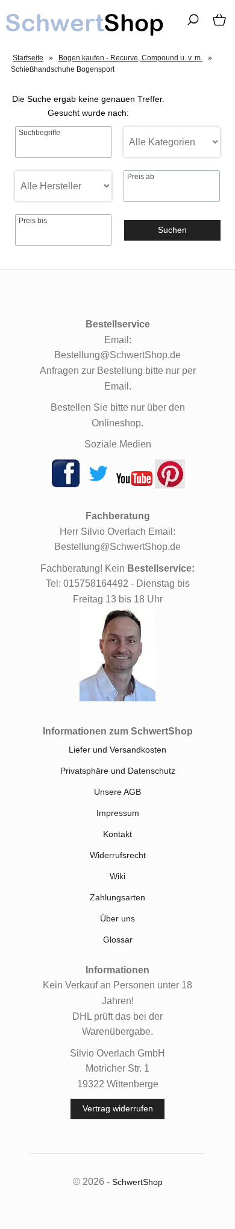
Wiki (117, 876)
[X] (98, 485)
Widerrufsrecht (118, 855)
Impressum (117, 813)
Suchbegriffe (39, 132)
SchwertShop (137, 1182)
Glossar (118, 939)
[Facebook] (66, 485)
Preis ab (140, 176)
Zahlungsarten (117, 897)
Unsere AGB (117, 792)
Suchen (172, 230)
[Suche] (189, 24)
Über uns (117, 918)
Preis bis (33, 220)
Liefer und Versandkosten (117, 749)
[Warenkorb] (217, 24)
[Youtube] (134, 485)
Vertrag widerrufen (118, 1108)
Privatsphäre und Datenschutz (117, 771)
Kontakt (117, 834)
